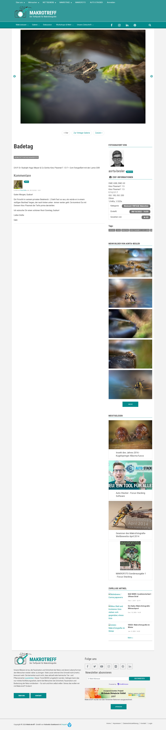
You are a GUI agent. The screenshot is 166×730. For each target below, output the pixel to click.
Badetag (125, 230)
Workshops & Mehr (63, 25)
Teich (118, 230)
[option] (83, 76)
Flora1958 (23, 190)
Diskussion (47, 25)
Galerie (35, 25)
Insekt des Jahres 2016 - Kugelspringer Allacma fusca (130, 454)
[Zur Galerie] (23, 11)
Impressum (117, 723)
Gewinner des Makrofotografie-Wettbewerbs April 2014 (131, 535)
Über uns (18, 3)
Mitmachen (31, 3)
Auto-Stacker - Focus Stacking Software (130, 494)
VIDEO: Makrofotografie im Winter (139, 626)
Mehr (130, 638)
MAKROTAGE (63, 3)
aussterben (29, 678)
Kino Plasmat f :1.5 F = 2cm (139, 230)
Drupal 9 (64, 724)
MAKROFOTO (80, 2)
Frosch (111, 230)
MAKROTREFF (43, 13)
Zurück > (98, 133)
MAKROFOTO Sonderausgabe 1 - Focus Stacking (131, 575)
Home (108, 723)
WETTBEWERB (47, 3)
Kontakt (38, 696)
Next (151, 76)
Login (150, 723)
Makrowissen (21, 25)
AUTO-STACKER (96, 2)
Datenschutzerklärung (130, 723)
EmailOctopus (123, 684)
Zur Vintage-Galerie (82, 133)
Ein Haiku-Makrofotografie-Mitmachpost (139, 607)
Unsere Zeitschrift (84, 25)
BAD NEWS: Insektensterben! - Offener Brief (140, 595)
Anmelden (111, 2)
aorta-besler (117, 171)
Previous (14, 76)
